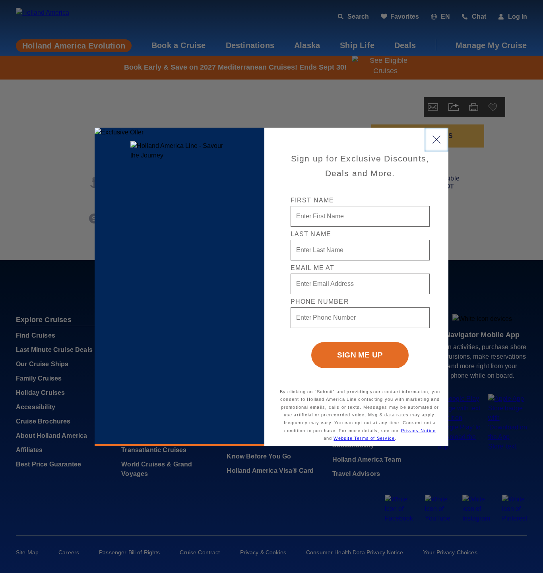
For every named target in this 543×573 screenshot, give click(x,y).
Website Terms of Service (364, 438)
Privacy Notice (418, 430)
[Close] (436, 140)
